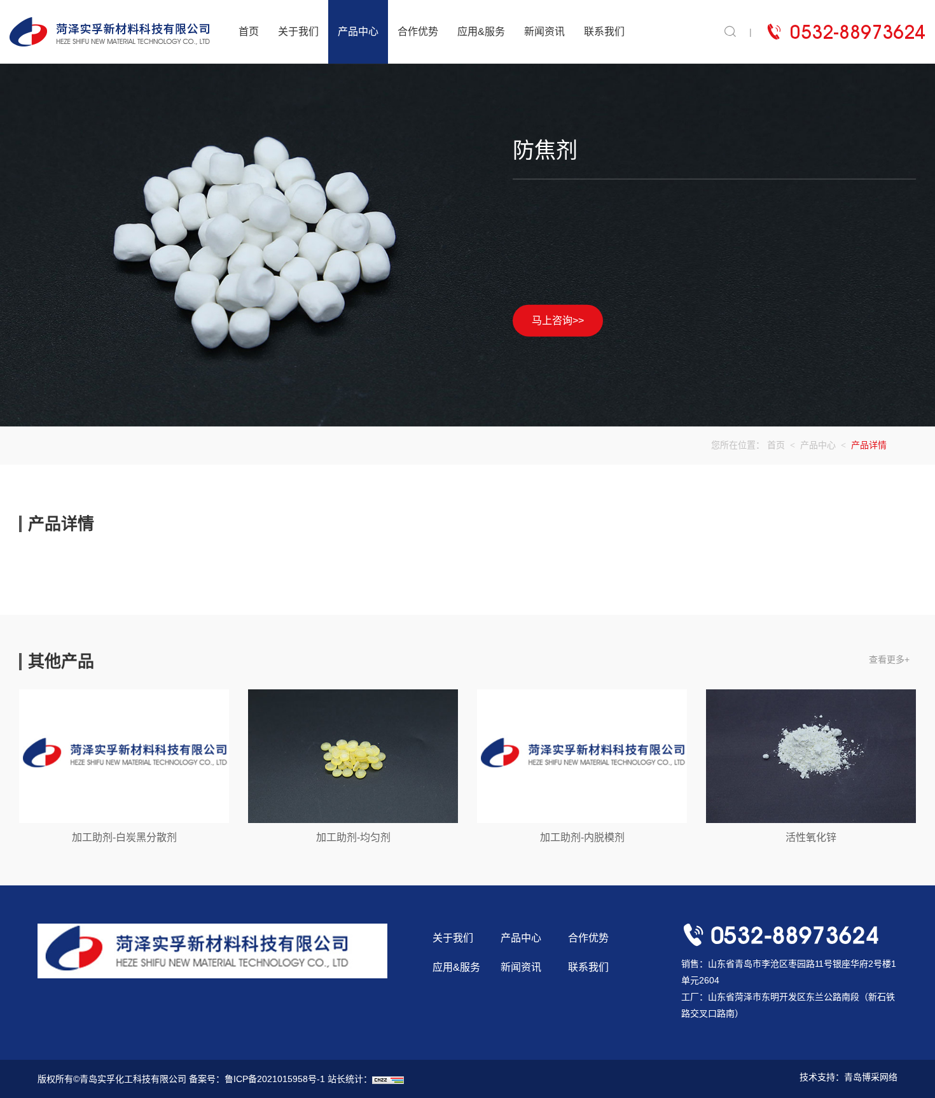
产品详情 (869, 445)
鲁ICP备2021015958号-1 (275, 1079)
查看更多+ (889, 659)
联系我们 (604, 31)
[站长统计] (388, 1079)
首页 (249, 31)
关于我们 (298, 31)
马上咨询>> (558, 319)
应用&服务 (481, 31)
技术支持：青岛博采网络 (848, 1077)
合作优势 (418, 31)
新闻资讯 (544, 31)
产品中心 (358, 31)
